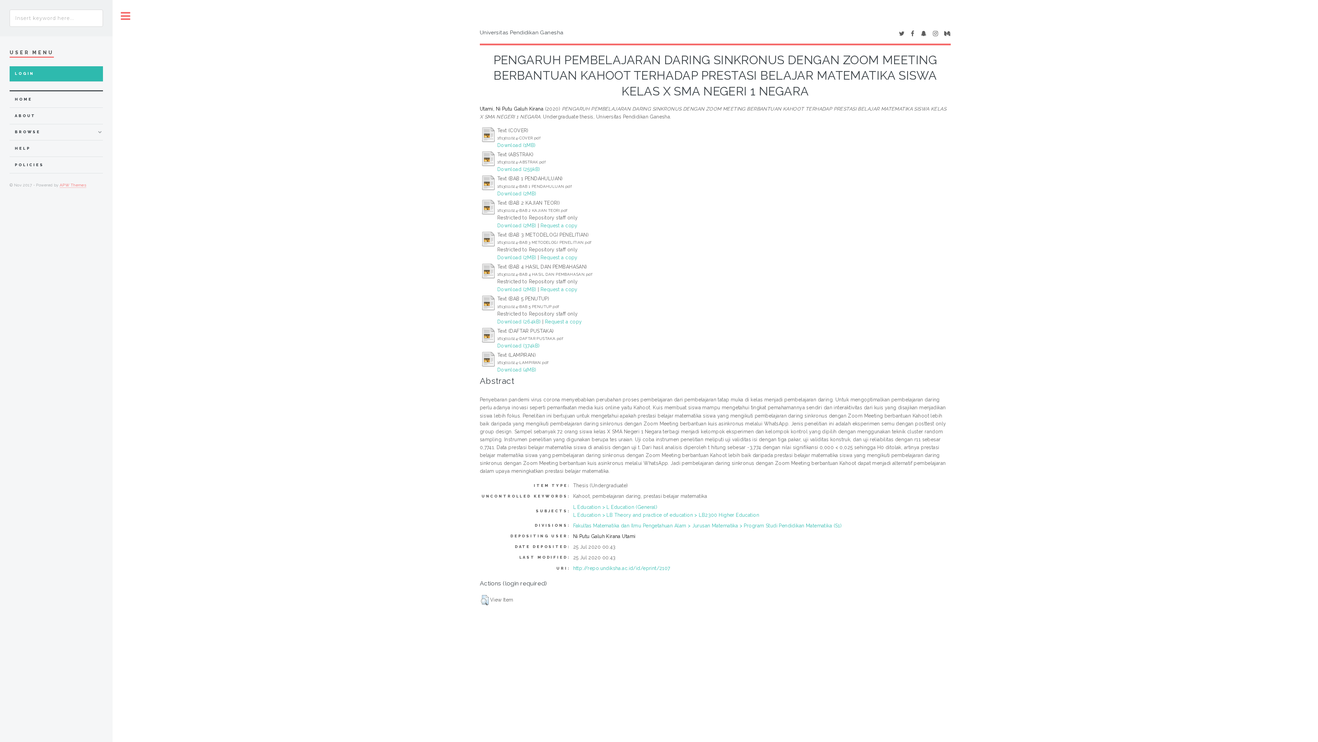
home (23, 99)
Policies (29, 165)
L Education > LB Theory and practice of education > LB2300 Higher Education (666, 515)
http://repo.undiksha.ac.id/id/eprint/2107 (621, 568)
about (25, 116)
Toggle (126, 16)
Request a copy (559, 225)
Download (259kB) (518, 169)
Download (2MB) (516, 193)
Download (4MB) (516, 370)
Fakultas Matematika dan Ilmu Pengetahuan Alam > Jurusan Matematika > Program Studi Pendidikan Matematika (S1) (707, 525)
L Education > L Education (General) (615, 507)
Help (22, 148)
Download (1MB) (516, 145)
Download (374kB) (518, 346)
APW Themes (73, 185)
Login (24, 73)
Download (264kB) (519, 321)
